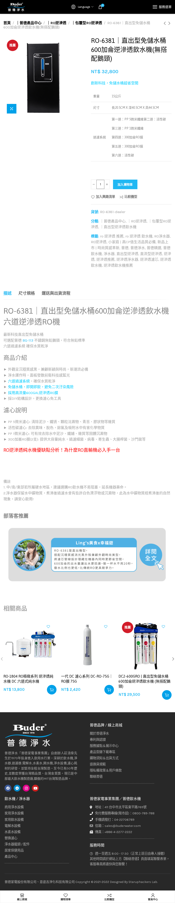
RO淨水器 (162, 236)
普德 (125, 248)
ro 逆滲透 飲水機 (138, 236)
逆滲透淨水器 (127, 259)
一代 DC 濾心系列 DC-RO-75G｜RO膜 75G (87, 678)
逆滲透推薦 (105, 259)
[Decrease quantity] (94, 184)
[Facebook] (8, 788)
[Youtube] (35, 788)
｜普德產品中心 (28, 23)
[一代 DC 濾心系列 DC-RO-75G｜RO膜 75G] (87, 644)
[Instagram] (26, 788)
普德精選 (154, 248)
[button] (52, 689)
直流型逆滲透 (151, 254)
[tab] (7, 293)
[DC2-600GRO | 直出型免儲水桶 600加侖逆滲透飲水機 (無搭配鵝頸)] (145, 644)
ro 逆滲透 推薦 (112, 236)
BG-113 (28, 340)
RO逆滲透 (98, 242)
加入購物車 (125, 184)
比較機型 (130, 197)
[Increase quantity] (107, 184)
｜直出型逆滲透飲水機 (118, 227)
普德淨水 (137, 248)
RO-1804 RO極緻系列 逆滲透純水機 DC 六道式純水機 (28, 678)
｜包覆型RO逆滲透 (87, 23)
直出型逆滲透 (127, 254)
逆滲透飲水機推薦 (118, 265)
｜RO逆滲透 (56, 23)
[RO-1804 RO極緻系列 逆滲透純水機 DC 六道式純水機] (30, 644)
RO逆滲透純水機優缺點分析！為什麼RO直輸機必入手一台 (61, 450)
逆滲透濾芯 (149, 259)
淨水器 (109, 254)
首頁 (7, 23)
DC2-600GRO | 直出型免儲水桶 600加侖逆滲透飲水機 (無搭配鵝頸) (144, 681)
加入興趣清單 (105, 197)
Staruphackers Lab (143, 882)
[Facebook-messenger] (17, 788)
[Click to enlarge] (11, 109)
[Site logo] (15, 7)
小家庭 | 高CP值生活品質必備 (132, 242)
